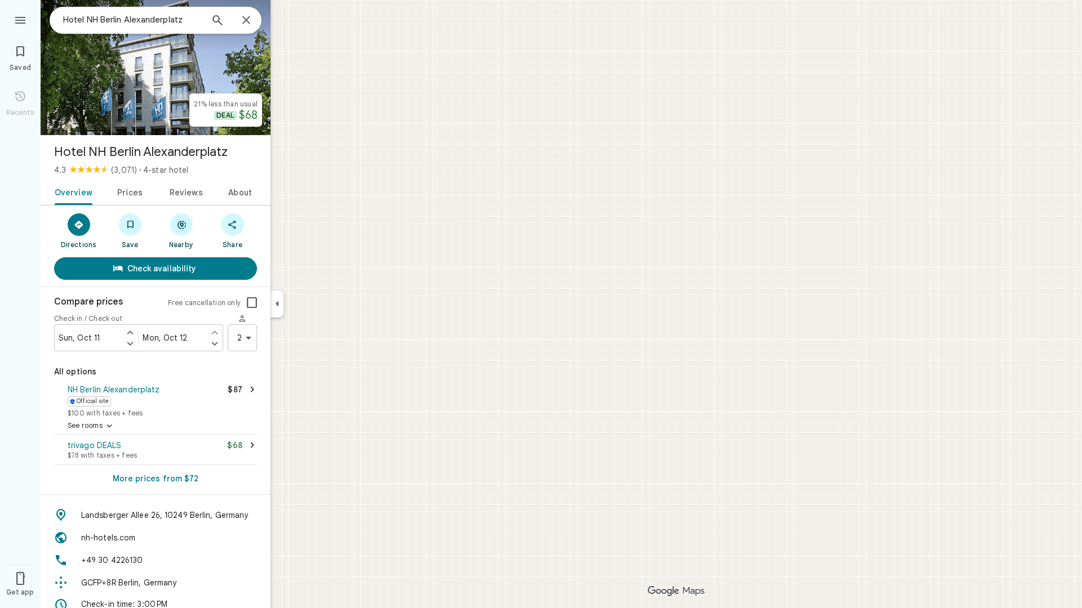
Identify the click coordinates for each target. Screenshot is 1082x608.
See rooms (91, 426)
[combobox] (132, 19)
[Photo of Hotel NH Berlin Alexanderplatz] (155, 67)
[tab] (71, 191)
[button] (155, 400)
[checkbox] (252, 303)
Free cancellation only (204, 302)
